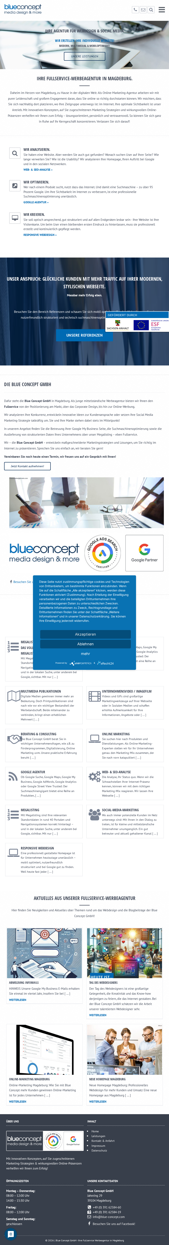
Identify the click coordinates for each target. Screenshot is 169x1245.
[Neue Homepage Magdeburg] (124, 1050)
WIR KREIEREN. (34, 214)
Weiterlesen (17, 1000)
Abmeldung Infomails (24, 982)
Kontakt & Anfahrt (103, 1141)
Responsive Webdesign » (40, 235)
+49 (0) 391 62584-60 (107, 1207)
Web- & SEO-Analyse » (38, 169)
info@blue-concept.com (109, 1217)
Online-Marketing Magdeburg (29, 1079)
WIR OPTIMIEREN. (36, 182)
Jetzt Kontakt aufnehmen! (27, 466)
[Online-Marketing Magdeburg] (44, 1050)
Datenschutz (99, 1150)
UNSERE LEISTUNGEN (84, 56)
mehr (85, 653)
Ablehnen (85, 644)
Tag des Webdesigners (103, 982)
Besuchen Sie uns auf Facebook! (114, 1224)
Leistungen (98, 1136)
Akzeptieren (85, 634)
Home (95, 1131)
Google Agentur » (36, 202)
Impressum (98, 1146)
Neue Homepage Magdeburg (107, 1079)
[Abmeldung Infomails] (44, 953)
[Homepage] (29, 9)
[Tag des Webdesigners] (124, 953)
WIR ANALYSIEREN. (36, 149)
